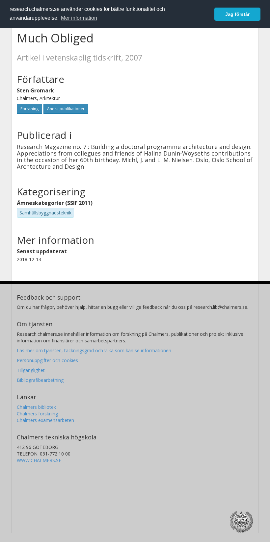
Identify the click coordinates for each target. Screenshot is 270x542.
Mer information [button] (79, 18)
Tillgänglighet (31, 370)
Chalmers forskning (37, 413)
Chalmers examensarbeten (45, 420)
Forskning (29, 108)
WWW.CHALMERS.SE (39, 460)
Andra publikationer (66, 108)
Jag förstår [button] (237, 14)
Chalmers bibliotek (36, 407)
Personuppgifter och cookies (47, 360)
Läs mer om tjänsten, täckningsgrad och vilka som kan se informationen (94, 350)
